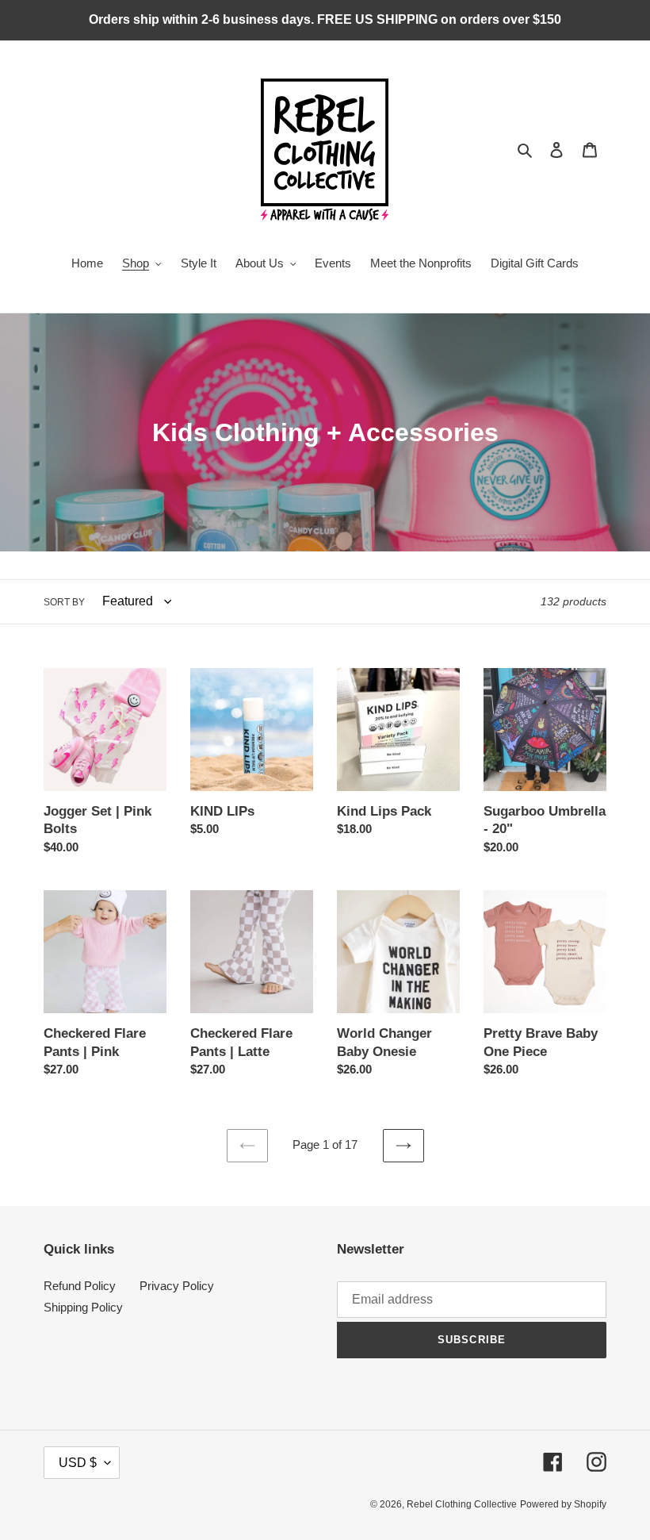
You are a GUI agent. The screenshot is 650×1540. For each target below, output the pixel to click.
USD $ (78, 1462)
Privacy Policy (177, 1285)
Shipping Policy (83, 1307)
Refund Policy (80, 1285)
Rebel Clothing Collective (462, 1504)
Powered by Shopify (563, 1504)
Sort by (64, 602)
